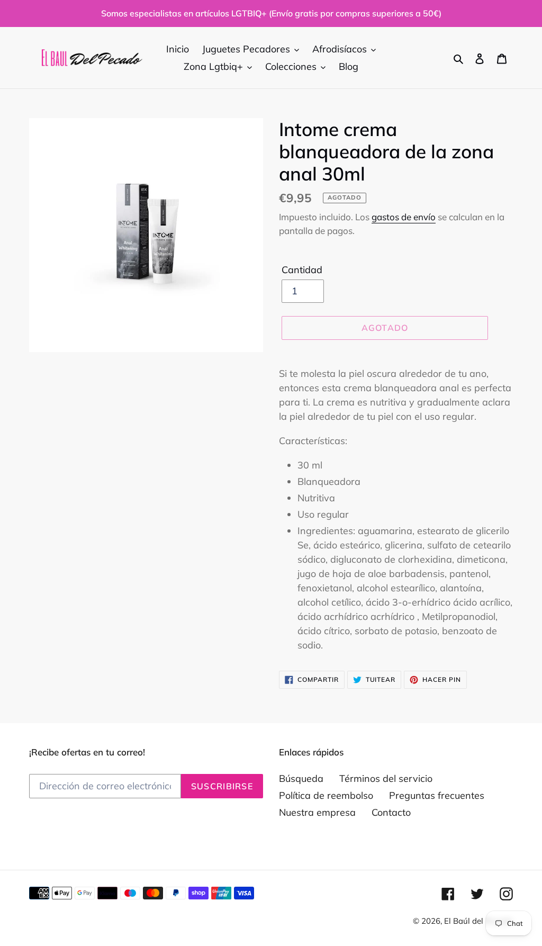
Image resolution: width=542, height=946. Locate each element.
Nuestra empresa (317, 812)
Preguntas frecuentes (436, 795)
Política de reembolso (326, 795)
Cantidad (302, 270)
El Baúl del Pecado (478, 921)
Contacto (391, 812)
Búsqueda (301, 778)
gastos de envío (404, 216)
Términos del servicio (385, 778)
